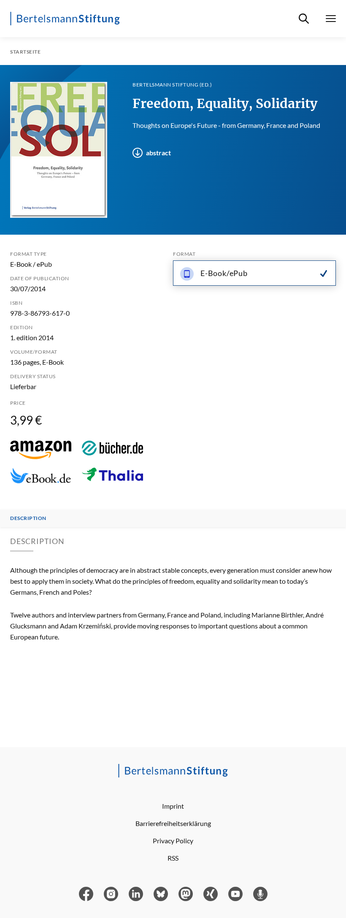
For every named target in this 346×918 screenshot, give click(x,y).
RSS (173, 858)
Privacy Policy (173, 841)
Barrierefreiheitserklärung (173, 823)
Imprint (173, 806)
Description (28, 518)
